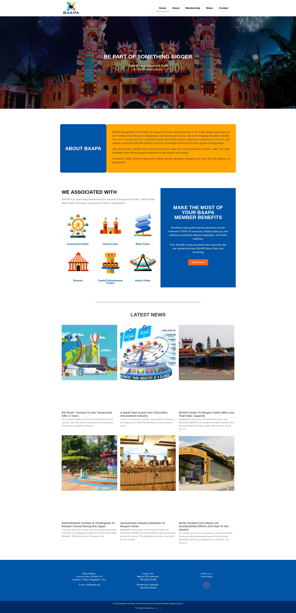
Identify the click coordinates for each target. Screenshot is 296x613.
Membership (193, 8)
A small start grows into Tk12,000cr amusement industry (144, 414)
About (175, 8)
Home (162, 8)
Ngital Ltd (157, 608)
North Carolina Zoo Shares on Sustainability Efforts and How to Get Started (204, 526)
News (209, 8)
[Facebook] (206, 585)
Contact (223, 8)
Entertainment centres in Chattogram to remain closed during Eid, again (88, 525)
